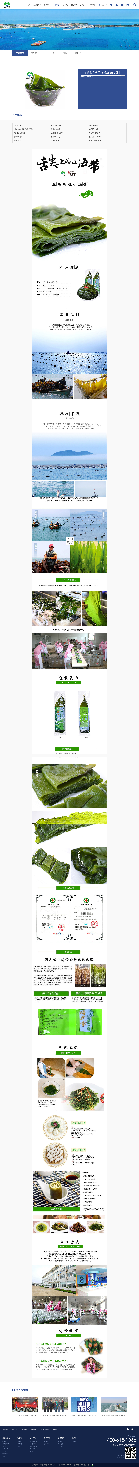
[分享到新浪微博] (117, 4)
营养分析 (60, 1444)
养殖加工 (47, 5)
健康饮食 (74, 5)
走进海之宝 (37, 5)
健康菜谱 (60, 1441)
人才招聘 (83, 5)
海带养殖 (19, 1441)
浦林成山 (24, 1429)
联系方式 (74, 1441)
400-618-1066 (121, 1440)
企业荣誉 (5, 1451)
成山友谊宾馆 (45, 1429)
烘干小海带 (50, 53)
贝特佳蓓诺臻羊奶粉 (101, 1465)
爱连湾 (55, 1429)
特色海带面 (35, 53)
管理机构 (5, 1454)
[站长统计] (92, 1465)
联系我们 (92, 5)
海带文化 (60, 1446)
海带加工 (19, 1446)
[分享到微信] (111, 4)
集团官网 (14, 1429)
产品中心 (56, 5)
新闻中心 (65, 5)
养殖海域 (19, 1444)
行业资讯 (46, 1444)
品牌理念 (5, 1449)
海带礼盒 (78, 53)
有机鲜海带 (20, 53)
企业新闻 (46, 1441)
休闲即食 (65, 53)
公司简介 (5, 1441)
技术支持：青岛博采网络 (81, 1465)
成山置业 (33, 1429)
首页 (28, 5)
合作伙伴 (5, 1456)
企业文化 (5, 1446)
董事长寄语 (5, 1444)
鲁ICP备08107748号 (65, 1465)
